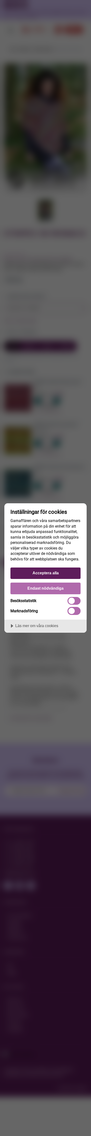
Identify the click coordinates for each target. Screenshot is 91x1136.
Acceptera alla (46, 573)
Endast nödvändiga (45, 588)
